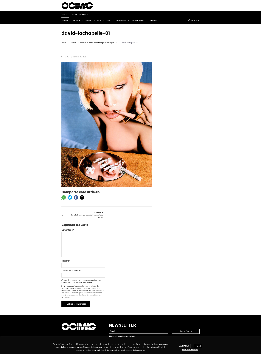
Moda (65, 20)
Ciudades (153, 20)
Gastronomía (137, 20)
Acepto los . (123, 336)
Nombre (65, 260)
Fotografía (121, 20)
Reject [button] (198, 346)
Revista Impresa (80, 14)
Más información (190, 349)
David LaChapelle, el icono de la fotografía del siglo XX (87, 216)
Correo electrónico (71, 270)
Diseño (88, 20)
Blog (65, 14)
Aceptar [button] (184, 345)
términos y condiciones (127, 336)
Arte (99, 20)
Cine (108, 20)
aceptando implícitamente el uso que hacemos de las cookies (118, 350)
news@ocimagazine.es (69, 295)
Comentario (67, 230)
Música (76, 20)
